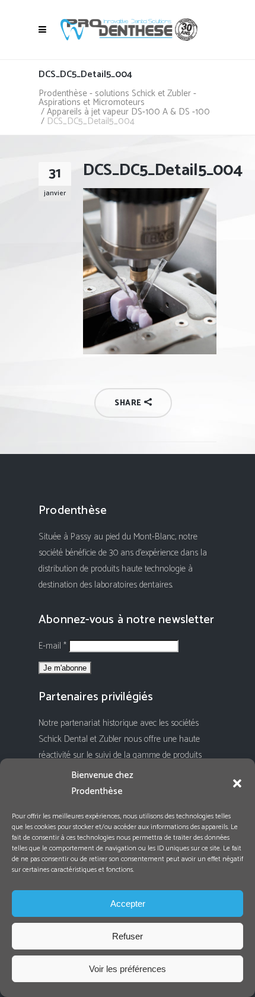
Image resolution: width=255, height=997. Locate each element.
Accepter (127, 903)
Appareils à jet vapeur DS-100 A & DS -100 (128, 111)
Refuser (127, 936)
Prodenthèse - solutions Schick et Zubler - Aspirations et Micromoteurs (117, 98)
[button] (237, 783)
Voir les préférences (127, 969)
